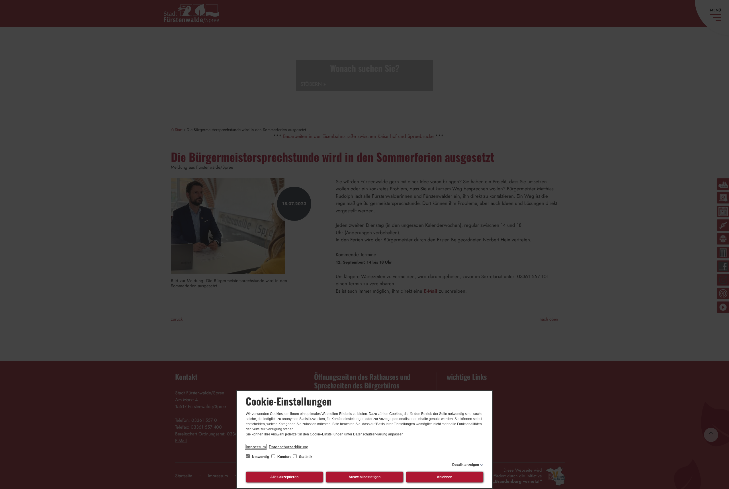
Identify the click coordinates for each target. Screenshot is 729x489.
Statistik (305, 457)
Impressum (256, 447)
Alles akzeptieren (284, 477)
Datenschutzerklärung (288, 447)
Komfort (284, 457)
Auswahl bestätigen (364, 477)
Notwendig (260, 457)
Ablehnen (444, 477)
